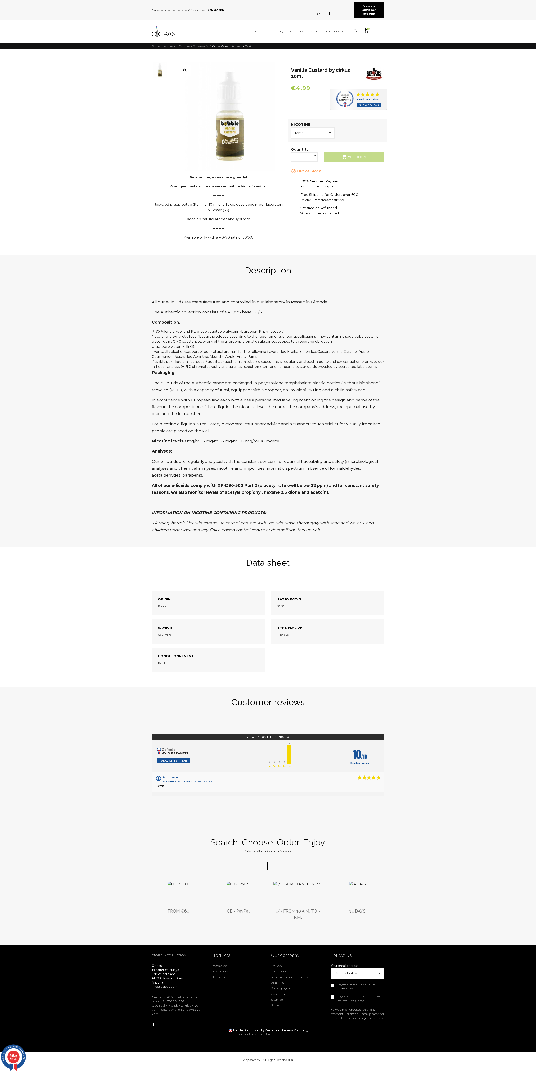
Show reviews (369, 105)
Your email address (344, 966)
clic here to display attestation (251, 1034)
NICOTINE (301, 125)
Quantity (300, 149)
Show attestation (174, 760)
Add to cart (354, 156)
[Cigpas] (163, 31)
